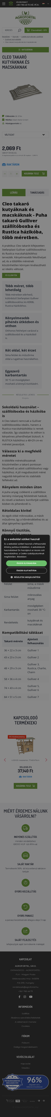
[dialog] (25, 558)
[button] (25, 577)
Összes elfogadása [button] (26, 563)
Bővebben (21, 556)
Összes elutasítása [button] (26, 570)
